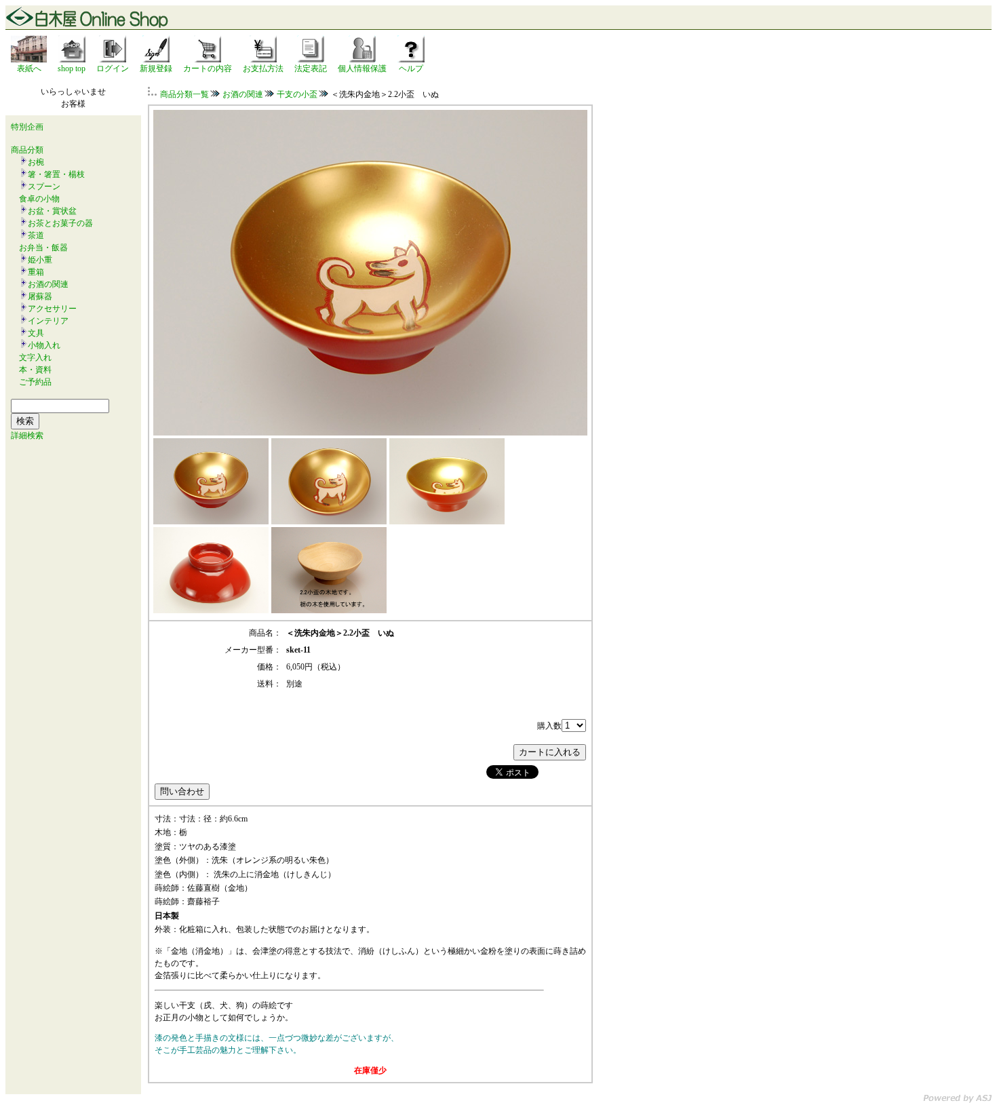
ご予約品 (35, 382)
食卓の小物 (39, 199)
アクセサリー (52, 308)
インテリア (48, 321)
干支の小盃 (297, 94)
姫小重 (40, 260)
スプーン (44, 186)
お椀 (36, 162)
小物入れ (44, 345)
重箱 (36, 272)
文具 (36, 333)
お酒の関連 (48, 284)
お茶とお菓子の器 (60, 223)
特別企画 (27, 127)
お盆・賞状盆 (52, 211)
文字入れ (35, 357)
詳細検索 (27, 435)
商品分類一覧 (184, 94)
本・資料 (35, 369)
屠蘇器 (40, 296)
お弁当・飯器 (43, 247)
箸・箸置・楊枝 (56, 174)
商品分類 (27, 150)
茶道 (36, 235)
